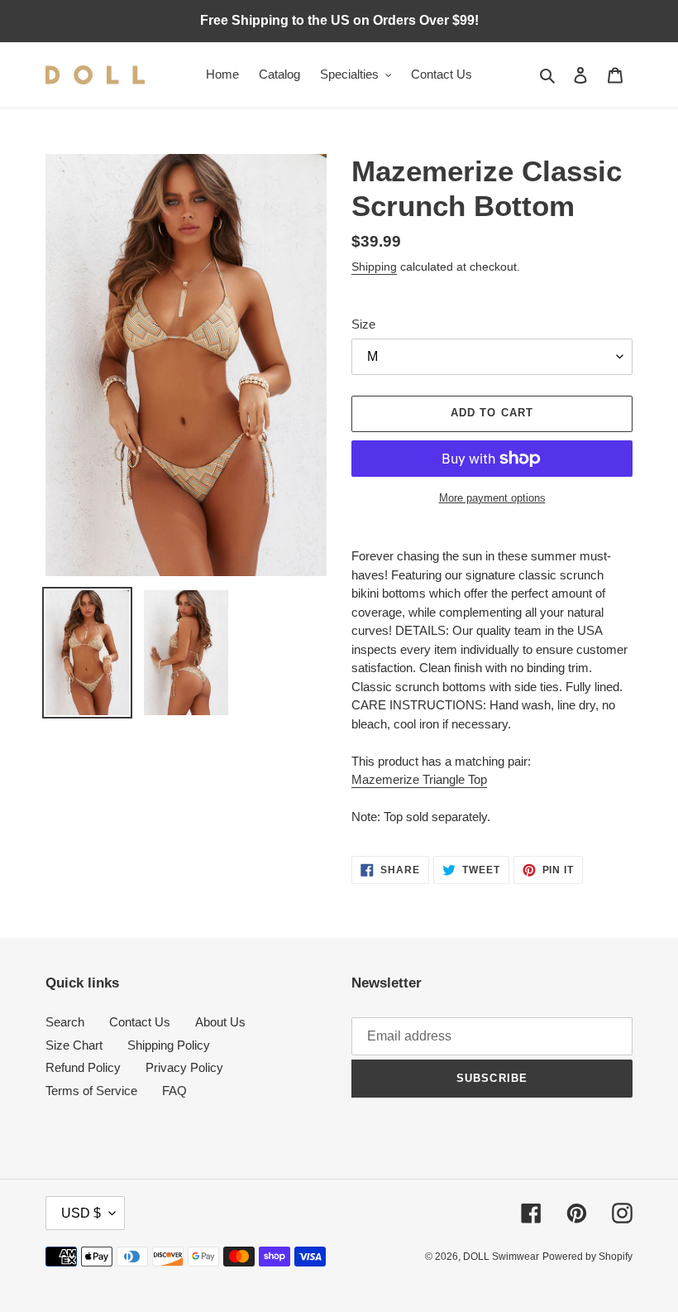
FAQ (174, 1091)
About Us (220, 1022)
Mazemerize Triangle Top (419, 779)
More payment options (492, 498)
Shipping (374, 266)
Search (64, 1022)
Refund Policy (83, 1067)
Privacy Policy (184, 1067)
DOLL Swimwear (501, 1256)
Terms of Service (91, 1091)
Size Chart (74, 1045)
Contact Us (139, 1022)
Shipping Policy (168, 1045)
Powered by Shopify (587, 1256)
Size (363, 324)
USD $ (81, 1213)
